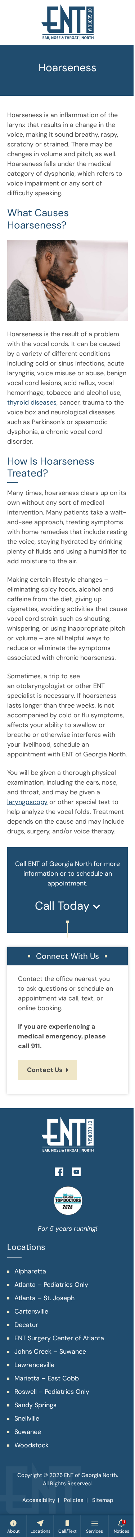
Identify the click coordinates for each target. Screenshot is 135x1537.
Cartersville (31, 1311)
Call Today (64, 905)
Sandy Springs (35, 1405)
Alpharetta (30, 1271)
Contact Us (45, 1070)
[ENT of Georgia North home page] (67, 22)
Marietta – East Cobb (46, 1378)
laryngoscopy (27, 802)
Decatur (26, 1324)
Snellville (26, 1418)
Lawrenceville (34, 1365)
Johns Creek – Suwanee (50, 1351)
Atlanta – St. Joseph (44, 1298)
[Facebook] (59, 1171)
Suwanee (27, 1431)
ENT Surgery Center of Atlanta (59, 1338)
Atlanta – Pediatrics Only (51, 1284)
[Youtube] (76, 1171)
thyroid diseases (32, 402)
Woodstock (31, 1445)
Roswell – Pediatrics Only (51, 1391)
